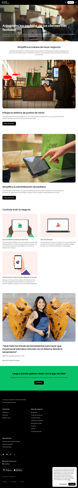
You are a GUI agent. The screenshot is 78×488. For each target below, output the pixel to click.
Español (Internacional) (10, 461)
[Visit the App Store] (18, 470)
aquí (69, 479)
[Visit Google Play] (7, 470)
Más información (9, 123)
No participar (63, 484)
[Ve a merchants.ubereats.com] (5, 2)
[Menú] (75, 2)
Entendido (72, 484)
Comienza (70, 2)
